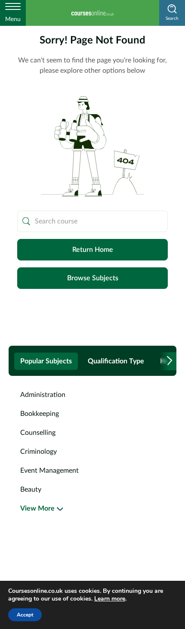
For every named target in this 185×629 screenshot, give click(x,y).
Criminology (38, 451)
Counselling (38, 432)
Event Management (49, 470)
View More (37, 508)
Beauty (30, 489)
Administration (42, 394)
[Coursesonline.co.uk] (92, 13)
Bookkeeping (39, 413)
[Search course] (26, 221)
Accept (25, 614)
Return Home (92, 249)
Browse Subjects (92, 278)
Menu (13, 19)
